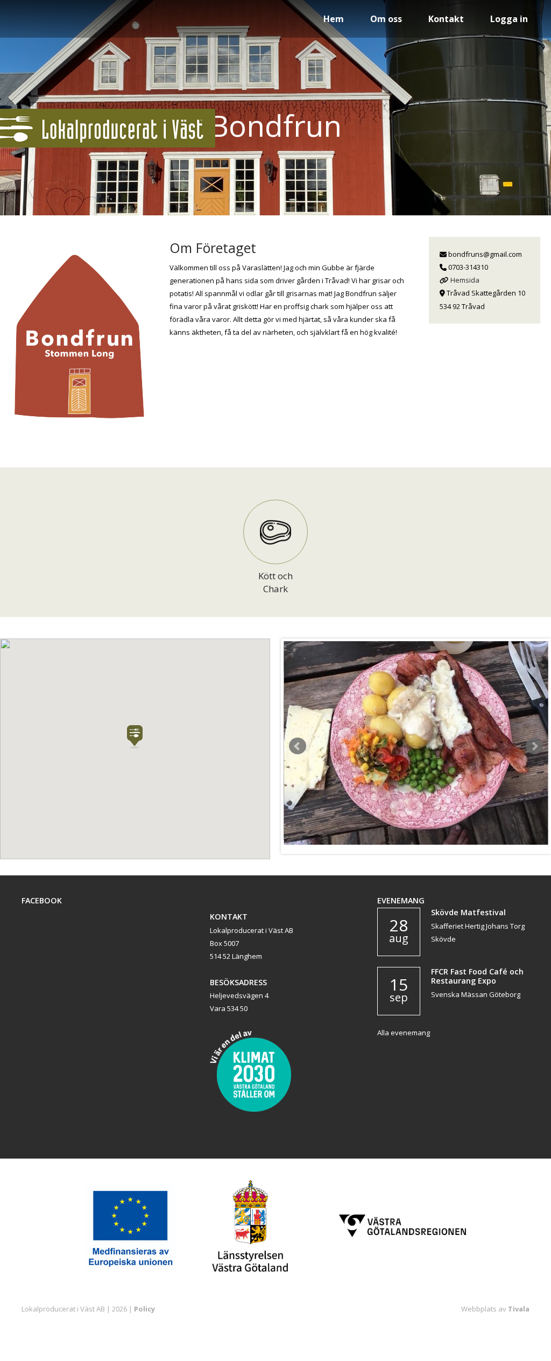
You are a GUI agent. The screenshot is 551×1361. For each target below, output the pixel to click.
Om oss (386, 19)
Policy (144, 1309)
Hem (333, 19)
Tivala (518, 1309)
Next (534, 746)
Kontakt (446, 19)
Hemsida (464, 280)
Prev (297, 746)
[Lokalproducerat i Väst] (107, 145)
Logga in (509, 19)
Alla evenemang (403, 1032)
